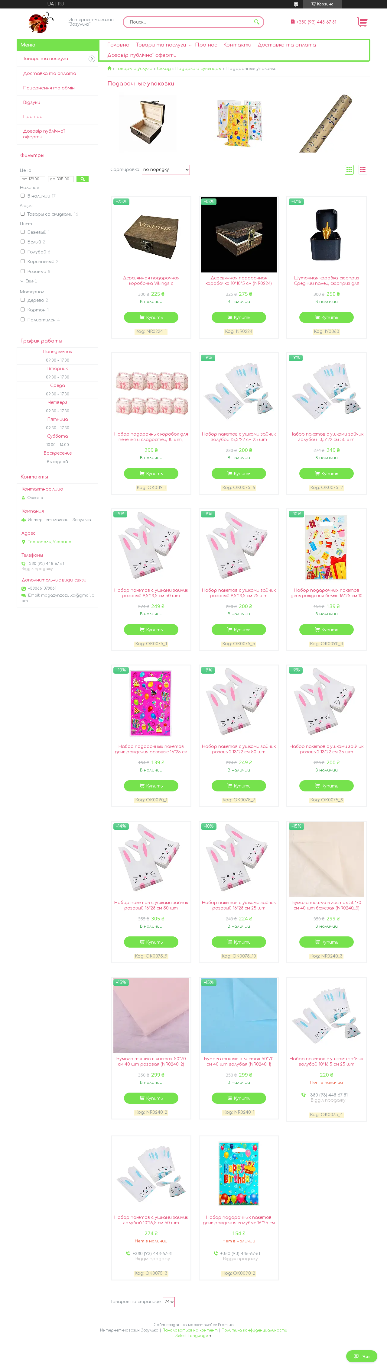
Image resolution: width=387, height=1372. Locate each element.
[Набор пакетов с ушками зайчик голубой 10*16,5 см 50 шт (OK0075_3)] (151, 1174)
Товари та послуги (161, 45)
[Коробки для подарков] (148, 122)
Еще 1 (31, 281)
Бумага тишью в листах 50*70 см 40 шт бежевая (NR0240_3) (326, 905)
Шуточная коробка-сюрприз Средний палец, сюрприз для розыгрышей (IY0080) (326, 283)
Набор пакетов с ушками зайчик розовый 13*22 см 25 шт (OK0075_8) (326, 752)
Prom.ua (226, 1325)
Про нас (206, 45)
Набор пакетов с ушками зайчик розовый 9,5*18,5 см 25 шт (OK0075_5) (239, 596)
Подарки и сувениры (198, 68)
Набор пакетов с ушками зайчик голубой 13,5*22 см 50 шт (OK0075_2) (326, 439)
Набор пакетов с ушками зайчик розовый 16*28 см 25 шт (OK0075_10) (239, 908)
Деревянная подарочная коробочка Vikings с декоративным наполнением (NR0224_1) (151, 286)
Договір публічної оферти (142, 55)
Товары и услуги (134, 68)
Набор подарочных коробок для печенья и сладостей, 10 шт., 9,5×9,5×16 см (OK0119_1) (151, 439)
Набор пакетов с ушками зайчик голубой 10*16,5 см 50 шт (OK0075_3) (151, 1223)
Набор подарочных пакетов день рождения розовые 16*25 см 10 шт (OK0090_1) (151, 752)
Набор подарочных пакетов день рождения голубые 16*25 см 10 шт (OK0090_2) (239, 1223)
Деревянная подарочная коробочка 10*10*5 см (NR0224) (239, 281)
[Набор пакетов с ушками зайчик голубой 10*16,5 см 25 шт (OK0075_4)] (326, 1015)
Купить (154, 317)
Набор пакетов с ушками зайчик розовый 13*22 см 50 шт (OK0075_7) (239, 752)
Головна (118, 45)
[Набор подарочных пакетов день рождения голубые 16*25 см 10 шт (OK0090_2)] (239, 1174)
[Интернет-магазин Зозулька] (40, 22)
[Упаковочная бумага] (329, 122)
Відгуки (31, 102)
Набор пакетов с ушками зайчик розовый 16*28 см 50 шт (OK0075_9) (151, 908)
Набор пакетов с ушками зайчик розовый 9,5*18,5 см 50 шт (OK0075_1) (151, 596)
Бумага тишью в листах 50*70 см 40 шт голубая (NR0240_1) (239, 1062)
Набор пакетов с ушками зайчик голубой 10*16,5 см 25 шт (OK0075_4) (326, 1064)
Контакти (237, 45)
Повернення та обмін (49, 88)
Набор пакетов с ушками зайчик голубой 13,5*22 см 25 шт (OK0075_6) (239, 439)
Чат (366, 1356)
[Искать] (257, 22)
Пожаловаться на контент (190, 1330)
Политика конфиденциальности (254, 1330)
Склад (164, 68)
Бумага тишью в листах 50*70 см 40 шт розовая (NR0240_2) (151, 1062)
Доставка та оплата (287, 45)
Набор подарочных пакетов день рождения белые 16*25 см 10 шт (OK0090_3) (327, 596)
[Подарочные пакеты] (238, 122)
